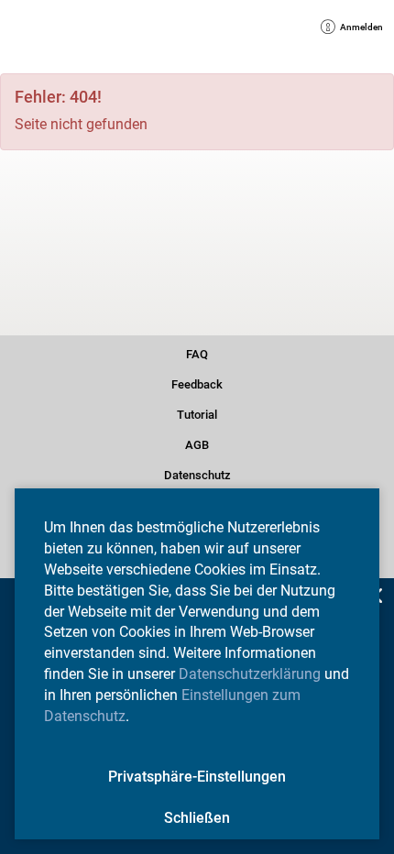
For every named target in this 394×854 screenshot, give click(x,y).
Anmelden (355, 29)
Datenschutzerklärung (250, 674)
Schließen (197, 818)
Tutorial (197, 413)
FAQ (197, 353)
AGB (197, 443)
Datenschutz (197, 473)
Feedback (197, 383)
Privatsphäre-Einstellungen (197, 776)
